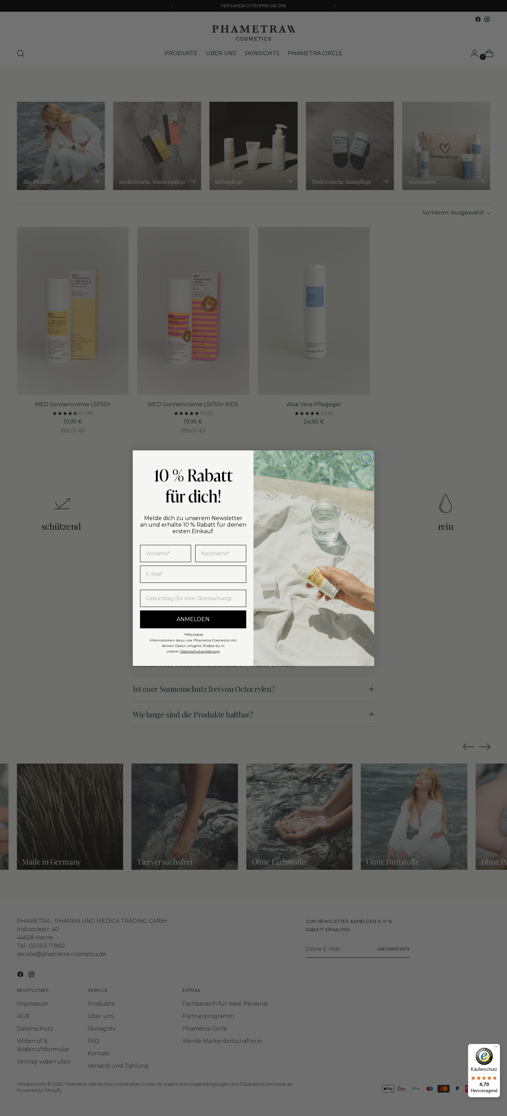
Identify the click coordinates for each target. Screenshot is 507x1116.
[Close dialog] (366, 458)
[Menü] (496, 1048)
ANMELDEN (193, 619)
